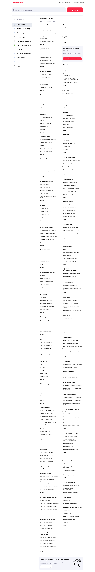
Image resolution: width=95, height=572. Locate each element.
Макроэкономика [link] (67, 324)
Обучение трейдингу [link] (68, 318)
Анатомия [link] (42, 387)
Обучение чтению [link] (45, 187)
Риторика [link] (42, 275)
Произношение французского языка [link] (72, 163)
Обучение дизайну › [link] (46, 473)
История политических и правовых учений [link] (72, 347)
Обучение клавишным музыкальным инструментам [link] (70, 78)
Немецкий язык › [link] (45, 159)
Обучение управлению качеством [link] (49, 509)
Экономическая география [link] (47, 306)
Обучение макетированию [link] (47, 489)
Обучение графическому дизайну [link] (49, 476)
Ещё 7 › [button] (64, 356)
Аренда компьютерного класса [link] (48, 551)
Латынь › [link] (42, 428)
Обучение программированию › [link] (69, 269)
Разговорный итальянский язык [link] (48, 230)
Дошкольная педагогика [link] (69, 460)
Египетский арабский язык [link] (69, 258)
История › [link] (43, 205)
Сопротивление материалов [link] (47, 455)
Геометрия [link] (65, 34)
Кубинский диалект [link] (67, 194)
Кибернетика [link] (66, 239)
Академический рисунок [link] (46, 351)
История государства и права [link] (70, 343)
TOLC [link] (41, 242)
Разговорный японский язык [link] (70, 204)
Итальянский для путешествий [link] (48, 236)
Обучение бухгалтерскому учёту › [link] (71, 410)
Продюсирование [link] (44, 287)
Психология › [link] (44, 95)
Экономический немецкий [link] (47, 173)
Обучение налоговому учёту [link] (70, 422)
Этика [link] (41, 364)
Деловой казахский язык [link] (46, 413)
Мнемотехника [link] (66, 513)
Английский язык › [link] (46, 25)
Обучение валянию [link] (67, 446)
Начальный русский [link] (45, 77)
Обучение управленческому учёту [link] (71, 419)
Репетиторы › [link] (47, 18)
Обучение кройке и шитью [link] (69, 436)
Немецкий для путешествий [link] (47, 171)
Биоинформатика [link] (67, 146)
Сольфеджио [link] (65, 70)
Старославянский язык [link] (46, 60)
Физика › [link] (43, 114)
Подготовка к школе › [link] (47, 181)
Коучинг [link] (42, 110)
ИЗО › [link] (41, 339)
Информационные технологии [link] (70, 230)
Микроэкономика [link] (67, 327)
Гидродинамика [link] (44, 126)
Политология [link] (43, 253)
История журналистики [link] (46, 528)
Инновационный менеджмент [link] (48, 512)
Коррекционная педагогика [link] (70, 96)
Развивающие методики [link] (46, 190)
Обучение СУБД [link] (66, 236)
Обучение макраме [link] (67, 443)
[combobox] (39, 9)
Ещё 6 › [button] (42, 267)
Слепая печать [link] (66, 522)
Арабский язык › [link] (67, 246)
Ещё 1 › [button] (64, 219)
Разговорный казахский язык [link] (48, 416)
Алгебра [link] (64, 28)
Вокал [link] (64, 68)
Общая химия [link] (66, 124)
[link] (19, 24)
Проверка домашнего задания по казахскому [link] (49, 423)
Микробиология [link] (66, 140)
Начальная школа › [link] (46, 71)
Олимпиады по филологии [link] (69, 503)
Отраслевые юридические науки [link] (71, 351)
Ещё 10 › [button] (42, 379)
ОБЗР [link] (41, 264)
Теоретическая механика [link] (46, 117)
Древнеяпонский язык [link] (68, 210)
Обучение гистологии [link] (68, 143)
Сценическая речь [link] (45, 278)
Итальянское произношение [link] (47, 239)
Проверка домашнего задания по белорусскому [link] (71, 388)
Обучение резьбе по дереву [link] (70, 449)
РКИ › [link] (41, 439)
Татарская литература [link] (45, 331)
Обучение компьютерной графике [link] (71, 233)
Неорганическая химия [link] (68, 118)
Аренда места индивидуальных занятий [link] (48, 547)
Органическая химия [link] (68, 121)
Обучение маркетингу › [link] (70, 482)
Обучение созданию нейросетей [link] (71, 273)
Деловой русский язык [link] (46, 445)
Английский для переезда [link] (47, 41)
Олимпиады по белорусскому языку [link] (72, 385)
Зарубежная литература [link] (46, 328)
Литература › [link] (44, 317)
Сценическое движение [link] (46, 281)
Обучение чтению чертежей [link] (70, 303)
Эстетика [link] (42, 367)
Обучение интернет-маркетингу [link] (71, 485)
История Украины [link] (45, 214)
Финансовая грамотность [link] (69, 321)
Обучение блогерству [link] (46, 525)
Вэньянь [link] (42, 145)
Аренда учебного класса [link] (46, 543)
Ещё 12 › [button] (42, 176)
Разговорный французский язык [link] (71, 160)
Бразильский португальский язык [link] (71, 397)
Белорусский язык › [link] (68, 382)
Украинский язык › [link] (68, 372)
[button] (22, 19)
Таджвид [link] (64, 249)
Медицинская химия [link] (68, 115)
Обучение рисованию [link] (46, 342)
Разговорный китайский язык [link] (48, 139)
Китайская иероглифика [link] (46, 151)
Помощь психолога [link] (45, 101)
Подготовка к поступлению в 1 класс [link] (48, 196)
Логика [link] (42, 370)
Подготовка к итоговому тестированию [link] (46, 83)
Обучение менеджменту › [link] (48, 497)
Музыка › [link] (65, 65)
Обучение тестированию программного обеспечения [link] (70, 277)
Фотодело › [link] (66, 361)
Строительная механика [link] (46, 452)
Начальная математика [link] (46, 74)
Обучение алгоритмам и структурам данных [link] (72, 288)
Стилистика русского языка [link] (47, 63)
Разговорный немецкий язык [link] (48, 162)
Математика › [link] (66, 25)
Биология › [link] (66, 135)
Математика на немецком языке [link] (71, 40)
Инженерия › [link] (44, 449)
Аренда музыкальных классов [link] (48, 537)
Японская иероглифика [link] (68, 213)
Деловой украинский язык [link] (69, 377)
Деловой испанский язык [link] (69, 191)
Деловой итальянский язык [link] (47, 233)
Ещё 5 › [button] (42, 290)
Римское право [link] (66, 353)
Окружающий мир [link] (45, 80)
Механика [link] (42, 129)
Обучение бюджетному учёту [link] (70, 425)
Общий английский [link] (45, 31)
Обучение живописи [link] (45, 348)
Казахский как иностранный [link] (47, 410)
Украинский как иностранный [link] (70, 374)
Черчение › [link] (66, 297)
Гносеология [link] (43, 373)
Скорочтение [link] (66, 510)
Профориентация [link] (44, 104)
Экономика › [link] (66, 315)
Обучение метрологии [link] (46, 458)
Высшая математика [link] (67, 31)
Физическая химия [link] (67, 127)
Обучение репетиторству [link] (69, 474)
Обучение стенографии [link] (68, 519)
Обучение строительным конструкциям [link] (47, 462)
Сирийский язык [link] (67, 255)
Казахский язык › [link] (45, 407)
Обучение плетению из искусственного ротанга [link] (69, 439)
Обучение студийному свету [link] (70, 367)
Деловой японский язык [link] (69, 207)
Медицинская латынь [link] (46, 431)
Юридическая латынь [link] (46, 434)
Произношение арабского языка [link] (71, 252)
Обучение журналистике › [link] (48, 519)
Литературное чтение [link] (46, 87)
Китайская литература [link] (46, 148)
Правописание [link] (44, 54)
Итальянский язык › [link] (46, 227)
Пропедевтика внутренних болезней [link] (47, 399)
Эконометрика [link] (66, 330)
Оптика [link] (42, 120)
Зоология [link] (65, 149)
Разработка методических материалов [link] (69, 466)
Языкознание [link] (66, 500)
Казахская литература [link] (45, 325)
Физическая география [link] (46, 300)
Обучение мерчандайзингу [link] (69, 492)
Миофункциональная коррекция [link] (71, 99)
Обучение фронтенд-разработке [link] (71, 285)
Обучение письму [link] (45, 184)
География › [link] (44, 294)
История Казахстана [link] (45, 217)
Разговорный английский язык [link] (48, 28)
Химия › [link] (65, 112)
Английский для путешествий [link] (48, 34)
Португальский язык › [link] (69, 394)
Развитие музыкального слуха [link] (70, 82)
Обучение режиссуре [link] (45, 284)
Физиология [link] (43, 395)
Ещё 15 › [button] (42, 44)
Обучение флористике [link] (46, 345)
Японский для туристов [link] (68, 216)
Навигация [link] (43, 297)
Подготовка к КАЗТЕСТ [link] (46, 419)
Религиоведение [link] (44, 261)
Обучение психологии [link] (46, 107)
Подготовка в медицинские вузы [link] (49, 390)
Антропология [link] (44, 376)
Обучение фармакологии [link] (47, 393)
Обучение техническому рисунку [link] (71, 310)
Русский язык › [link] (45, 49)
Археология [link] (43, 220)
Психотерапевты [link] (44, 98)
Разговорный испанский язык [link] (70, 188)
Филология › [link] (66, 497)
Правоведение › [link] (67, 337)
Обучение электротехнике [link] (47, 466)
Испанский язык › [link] (68, 179)
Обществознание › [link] (46, 250)
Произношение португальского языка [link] (71, 403)
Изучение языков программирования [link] (67, 281)
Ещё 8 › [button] (42, 66)
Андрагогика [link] (66, 463)
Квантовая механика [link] (45, 123)
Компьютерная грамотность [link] (70, 227)
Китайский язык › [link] (45, 136)
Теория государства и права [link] (70, 340)
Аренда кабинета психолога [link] (47, 540)
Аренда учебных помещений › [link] (45, 533)
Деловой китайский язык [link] (46, 142)
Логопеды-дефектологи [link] (68, 93)
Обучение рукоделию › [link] (70, 433)
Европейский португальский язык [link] (71, 400)
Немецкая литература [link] (45, 168)
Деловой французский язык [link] (70, 166)
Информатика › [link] (67, 224)
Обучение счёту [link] (44, 193)
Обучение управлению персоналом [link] (49, 506)
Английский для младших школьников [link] (47, 37)
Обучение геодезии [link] (45, 309)
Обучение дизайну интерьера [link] (48, 483)
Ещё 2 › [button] (42, 90)
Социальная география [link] (46, 303)
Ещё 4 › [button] (42, 554)
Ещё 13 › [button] (42, 154)
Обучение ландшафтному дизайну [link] (49, 486)
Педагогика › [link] (66, 457)
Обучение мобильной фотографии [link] (72, 364)
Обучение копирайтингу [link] (46, 522)
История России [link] (44, 208)
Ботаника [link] (65, 137)
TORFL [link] (41, 442)
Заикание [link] (65, 102)
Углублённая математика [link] (69, 37)
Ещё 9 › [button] (42, 312)
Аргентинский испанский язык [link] (70, 185)
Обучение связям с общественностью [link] (67, 488)
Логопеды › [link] (66, 90)
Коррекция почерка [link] (45, 52)
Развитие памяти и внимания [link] (70, 516)
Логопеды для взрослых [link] (69, 105)
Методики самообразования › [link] (72, 508)
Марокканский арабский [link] (69, 261)
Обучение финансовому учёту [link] (70, 417)
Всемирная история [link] (45, 211)
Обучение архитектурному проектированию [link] (47, 480)
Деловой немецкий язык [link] (46, 165)
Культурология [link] (44, 258)
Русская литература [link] (45, 320)
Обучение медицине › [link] (47, 384)
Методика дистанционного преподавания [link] (69, 471)
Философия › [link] (44, 361)
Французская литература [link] (69, 169)
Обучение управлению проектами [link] (49, 503)
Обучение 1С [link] (66, 414)
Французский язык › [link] (69, 157)
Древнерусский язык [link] (45, 57)
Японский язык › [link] (67, 202)
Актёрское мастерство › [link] (47, 272)
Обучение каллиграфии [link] (46, 354)
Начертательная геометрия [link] (69, 300)
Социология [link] (43, 255)
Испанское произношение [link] (69, 182)
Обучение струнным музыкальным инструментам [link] (72, 74)
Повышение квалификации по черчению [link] (70, 306)
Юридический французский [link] (70, 172)
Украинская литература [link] (46, 323)
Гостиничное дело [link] (45, 500)
